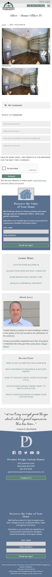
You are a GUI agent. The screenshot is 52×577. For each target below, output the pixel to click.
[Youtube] (32, 452)
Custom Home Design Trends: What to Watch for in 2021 (26, 387)
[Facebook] (14, 452)
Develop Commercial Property (26, 283)
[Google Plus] (38, 452)
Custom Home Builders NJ (26, 265)
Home (4, 25)
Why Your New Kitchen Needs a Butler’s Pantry (26, 370)
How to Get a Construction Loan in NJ (26, 363)
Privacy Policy (29, 569)
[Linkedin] (20, 452)
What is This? (34, 1)
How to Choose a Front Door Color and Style (26, 379)
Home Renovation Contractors (26, 277)
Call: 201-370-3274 (36, 6)
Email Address (9, 235)
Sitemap (20, 569)
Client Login (44, 2)
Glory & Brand (38, 571)
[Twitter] (26, 452)
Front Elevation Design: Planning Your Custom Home (26, 395)
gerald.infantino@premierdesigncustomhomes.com (26, 472)
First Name (8, 228)
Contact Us (26, 478)
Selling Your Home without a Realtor (26, 271)
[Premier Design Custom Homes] (8, 6)
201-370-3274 (26, 469)
